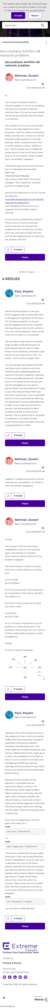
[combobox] (25, 25)
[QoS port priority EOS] (38, 272)
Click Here (42, 7)
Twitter (9, 977)
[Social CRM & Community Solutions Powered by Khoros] (41, 999)
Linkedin (15, 977)
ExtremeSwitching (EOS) (16, 42)
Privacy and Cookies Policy (16, 972)
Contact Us (8, 958)
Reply (25, 257)
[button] (18, 15)
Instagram (25, 977)
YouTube (20, 977)
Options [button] (46, 42)
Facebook (4, 977)
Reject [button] (35, 15)
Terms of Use (9, 969)
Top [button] (4, 998)
